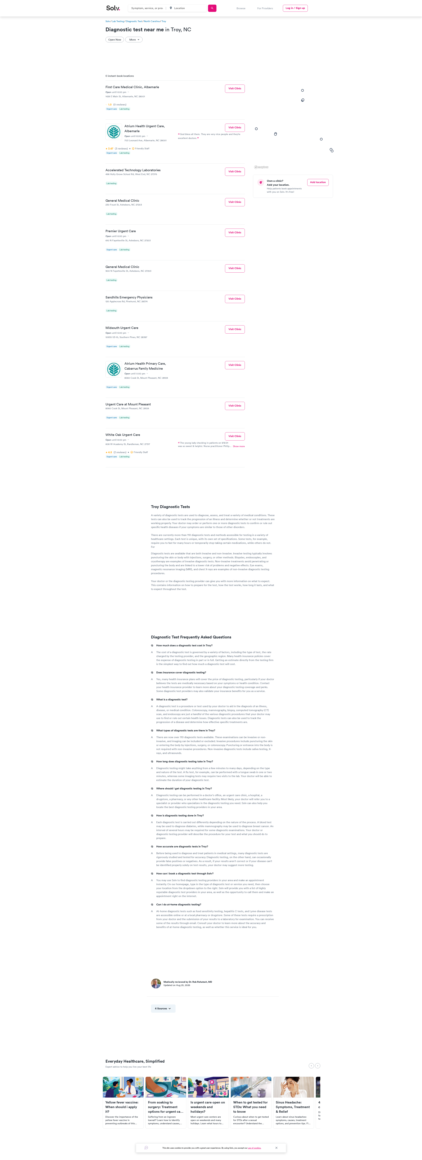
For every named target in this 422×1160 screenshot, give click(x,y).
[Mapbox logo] (261, 167)
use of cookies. (254, 1147)
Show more (239, 446)
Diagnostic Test (134, 21)
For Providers (265, 8)
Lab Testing (118, 21)
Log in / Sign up (295, 8)
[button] (275, 134)
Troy (164, 21)
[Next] (317, 1065)
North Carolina (152, 21)
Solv (108, 21)
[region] (294, 120)
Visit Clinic (234, 88)
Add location (318, 182)
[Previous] (311, 1065)
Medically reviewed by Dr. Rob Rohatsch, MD (188, 982)
